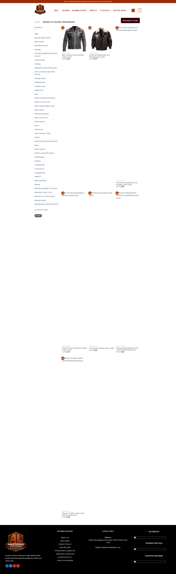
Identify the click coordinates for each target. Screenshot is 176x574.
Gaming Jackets (40, 78)
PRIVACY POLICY (65, 544)
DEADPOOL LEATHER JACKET (46, 68)
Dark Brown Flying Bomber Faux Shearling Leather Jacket (99, 56)
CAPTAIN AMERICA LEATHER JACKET (46, 54)
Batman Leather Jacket (43, 38)
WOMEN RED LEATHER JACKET (47, 204)
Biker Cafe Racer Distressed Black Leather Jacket (73, 56)
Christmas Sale (40, 60)
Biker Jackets (39, 41)
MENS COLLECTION (42, 102)
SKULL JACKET (40, 149)
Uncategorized (40, 173)
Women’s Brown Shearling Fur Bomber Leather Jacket (74, 349)
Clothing (38, 64)
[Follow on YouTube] (18, 566)
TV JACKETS (105, 10)
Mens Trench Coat (41, 118)
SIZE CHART (65, 541)
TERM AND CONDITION (65, 554)
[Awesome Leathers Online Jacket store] (43, 9)
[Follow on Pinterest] (14, 566)
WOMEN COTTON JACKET (45, 196)
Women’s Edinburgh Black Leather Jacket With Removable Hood (127, 349)
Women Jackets (40, 200)
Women (37, 184)
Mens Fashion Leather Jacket (45, 106)
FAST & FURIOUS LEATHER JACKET (45, 73)
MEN (56, 10)
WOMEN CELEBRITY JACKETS (46, 188)
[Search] (133, 10)
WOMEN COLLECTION (43, 192)
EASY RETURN (65, 547)
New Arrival (39, 129)
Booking (38, 49)
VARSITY (93, 10)
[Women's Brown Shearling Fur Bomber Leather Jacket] (74, 268)
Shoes (37, 145)
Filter (38, 215)
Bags (36, 34)
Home (37, 22)
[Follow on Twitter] (10, 566)
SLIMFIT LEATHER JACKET (45, 153)
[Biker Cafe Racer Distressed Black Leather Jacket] (74, 38)
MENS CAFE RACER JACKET (45, 98)
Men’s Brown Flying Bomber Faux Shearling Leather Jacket (127, 183)
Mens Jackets (39, 110)
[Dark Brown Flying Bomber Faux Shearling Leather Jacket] (101, 38)
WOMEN (66, 10)
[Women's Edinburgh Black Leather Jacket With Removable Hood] (128, 268)
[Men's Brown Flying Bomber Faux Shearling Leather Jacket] (128, 102)
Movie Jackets (40, 122)
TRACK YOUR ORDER (65, 560)
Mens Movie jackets (42, 114)
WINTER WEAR (119, 10)
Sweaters (38, 161)
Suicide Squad (39, 157)
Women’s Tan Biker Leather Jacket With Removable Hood (73, 514)
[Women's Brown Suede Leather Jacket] (101, 268)
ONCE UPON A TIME (42, 133)
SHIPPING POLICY (65, 557)
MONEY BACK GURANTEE (65, 551)
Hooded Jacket (40, 86)
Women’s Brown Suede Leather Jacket (101, 348)
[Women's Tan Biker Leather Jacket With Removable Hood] (74, 433)
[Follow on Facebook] (7, 566)
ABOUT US (65, 538)
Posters (37, 137)
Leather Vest (39, 90)
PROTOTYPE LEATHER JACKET (46, 141)
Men (36, 94)
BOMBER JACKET (79, 10)
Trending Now (40, 165)
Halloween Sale (40, 82)
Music (37, 125)
